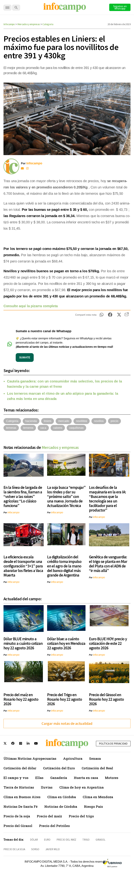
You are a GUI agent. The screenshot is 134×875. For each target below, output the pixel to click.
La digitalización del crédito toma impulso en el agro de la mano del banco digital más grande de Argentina (64, 566)
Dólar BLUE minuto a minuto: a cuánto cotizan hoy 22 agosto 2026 (23, 643)
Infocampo (9, 24)
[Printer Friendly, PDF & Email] (126, 315)
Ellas (39, 777)
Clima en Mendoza (98, 797)
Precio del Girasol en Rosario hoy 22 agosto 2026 (106, 699)
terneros (28, 427)
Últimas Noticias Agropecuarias (29, 758)
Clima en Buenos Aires (21, 797)
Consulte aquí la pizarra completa (31, 306)
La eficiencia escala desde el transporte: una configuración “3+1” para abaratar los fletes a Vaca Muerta (23, 566)
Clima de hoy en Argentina (81, 787)
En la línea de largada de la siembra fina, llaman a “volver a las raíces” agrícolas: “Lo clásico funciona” (22, 496)
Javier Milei (52, 849)
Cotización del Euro (59, 768)
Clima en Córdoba (61, 797)
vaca (43, 427)
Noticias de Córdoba (60, 806)
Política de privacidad (113, 743)
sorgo (35, 849)
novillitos (81, 421)
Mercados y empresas (28, 24)
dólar (34, 839)
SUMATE (24, 357)
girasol (100, 839)
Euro (47, 839)
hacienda (31, 421)
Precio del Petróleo (54, 825)
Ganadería (58, 777)
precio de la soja (14, 849)
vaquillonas (76, 427)
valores (57, 427)
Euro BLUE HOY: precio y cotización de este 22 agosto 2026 (108, 643)
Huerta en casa (86, 777)
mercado (63, 421)
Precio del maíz (49, 816)
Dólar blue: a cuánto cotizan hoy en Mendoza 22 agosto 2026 (66, 643)
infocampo (13, 512)
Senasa (95, 758)
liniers (47, 421)
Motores (111, 777)
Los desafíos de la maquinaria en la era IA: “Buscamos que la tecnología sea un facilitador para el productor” (107, 499)
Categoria (47, 24)
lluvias (47, 787)
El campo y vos (15, 777)
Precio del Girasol (17, 825)
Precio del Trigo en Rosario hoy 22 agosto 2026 (64, 699)
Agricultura (72, 758)
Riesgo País (93, 806)
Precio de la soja (16, 816)
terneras (11, 427)
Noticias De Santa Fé (20, 806)
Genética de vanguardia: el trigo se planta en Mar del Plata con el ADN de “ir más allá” (108, 563)
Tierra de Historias (18, 787)
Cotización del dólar (19, 768)
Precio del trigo (81, 816)
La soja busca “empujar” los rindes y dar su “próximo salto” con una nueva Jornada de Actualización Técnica (66, 496)
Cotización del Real (97, 768)
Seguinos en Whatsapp (120, 7)
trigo (86, 839)
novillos (99, 421)
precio (114, 421)
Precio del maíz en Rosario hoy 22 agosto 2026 (20, 699)
